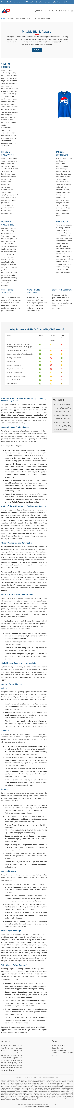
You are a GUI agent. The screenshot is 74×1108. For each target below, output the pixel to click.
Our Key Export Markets (63, 422)
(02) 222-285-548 (43, 11)
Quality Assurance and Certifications (63, 411)
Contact (64, 2)
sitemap (34, 1099)
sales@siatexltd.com (62, 11)
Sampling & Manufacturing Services (48, 2)
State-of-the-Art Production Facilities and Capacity (63, 408)
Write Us (37, 50)
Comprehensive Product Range (63, 404)
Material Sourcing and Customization (63, 415)
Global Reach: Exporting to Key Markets (63, 419)
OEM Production (29, 2)
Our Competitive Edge (63, 426)
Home (3, 2)
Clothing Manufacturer (14, 2)
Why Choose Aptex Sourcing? (63, 430)
